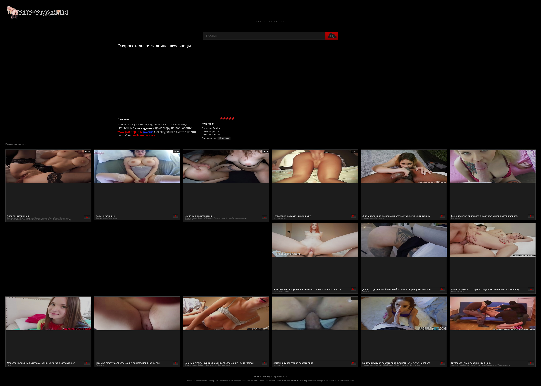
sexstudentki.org (262, 377)
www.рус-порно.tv (129, 132)
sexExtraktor (215, 128)
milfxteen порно (144, 135)
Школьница (224, 138)
